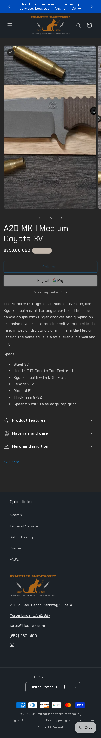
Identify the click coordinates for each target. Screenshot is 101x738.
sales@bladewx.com (27, 625)
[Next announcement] (92, 6)
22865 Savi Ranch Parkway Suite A (41, 605)
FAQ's (14, 559)
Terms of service (84, 720)
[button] (9, 25)
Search (16, 515)
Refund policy (21, 537)
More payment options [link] (50, 292)
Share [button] (14, 462)
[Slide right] (61, 217)
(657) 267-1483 (23, 635)
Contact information (53, 727)
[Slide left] (39, 217)
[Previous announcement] (9, 6)
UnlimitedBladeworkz (47, 714)
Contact (17, 548)
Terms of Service (24, 526)
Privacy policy (56, 720)
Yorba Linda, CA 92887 (30, 615)
